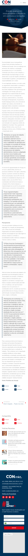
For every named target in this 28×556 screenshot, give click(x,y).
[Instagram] (13, 497)
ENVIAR (14, 527)
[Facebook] (3, 497)
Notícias (19, 19)
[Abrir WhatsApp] (25, 552)
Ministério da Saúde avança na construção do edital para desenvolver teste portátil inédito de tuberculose (16, 442)
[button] (8, 386)
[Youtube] (9, 497)
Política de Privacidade (9, 494)
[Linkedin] (6, 497)
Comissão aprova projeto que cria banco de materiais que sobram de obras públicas (17, 433)
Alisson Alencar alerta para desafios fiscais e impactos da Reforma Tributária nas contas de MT (17, 453)
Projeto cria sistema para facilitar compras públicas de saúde (16, 461)
